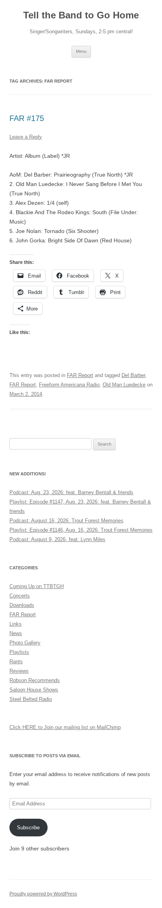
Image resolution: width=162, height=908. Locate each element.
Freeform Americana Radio (69, 385)
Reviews (19, 671)
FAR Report (80, 375)
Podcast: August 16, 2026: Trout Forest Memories (66, 520)
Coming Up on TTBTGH (36, 586)
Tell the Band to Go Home (81, 15)
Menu (81, 51)
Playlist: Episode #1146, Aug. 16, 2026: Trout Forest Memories (81, 530)
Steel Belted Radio (30, 699)
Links (15, 624)
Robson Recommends (34, 680)
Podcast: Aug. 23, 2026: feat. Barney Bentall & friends (71, 492)
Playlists (19, 652)
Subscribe (28, 827)
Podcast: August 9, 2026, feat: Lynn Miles (57, 539)
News (15, 633)
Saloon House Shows (33, 690)
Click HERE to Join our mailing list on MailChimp (65, 727)
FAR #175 (26, 118)
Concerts (19, 596)
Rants (16, 661)
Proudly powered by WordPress (43, 894)
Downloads (21, 605)
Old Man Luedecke (124, 385)
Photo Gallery (24, 643)
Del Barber (133, 375)
